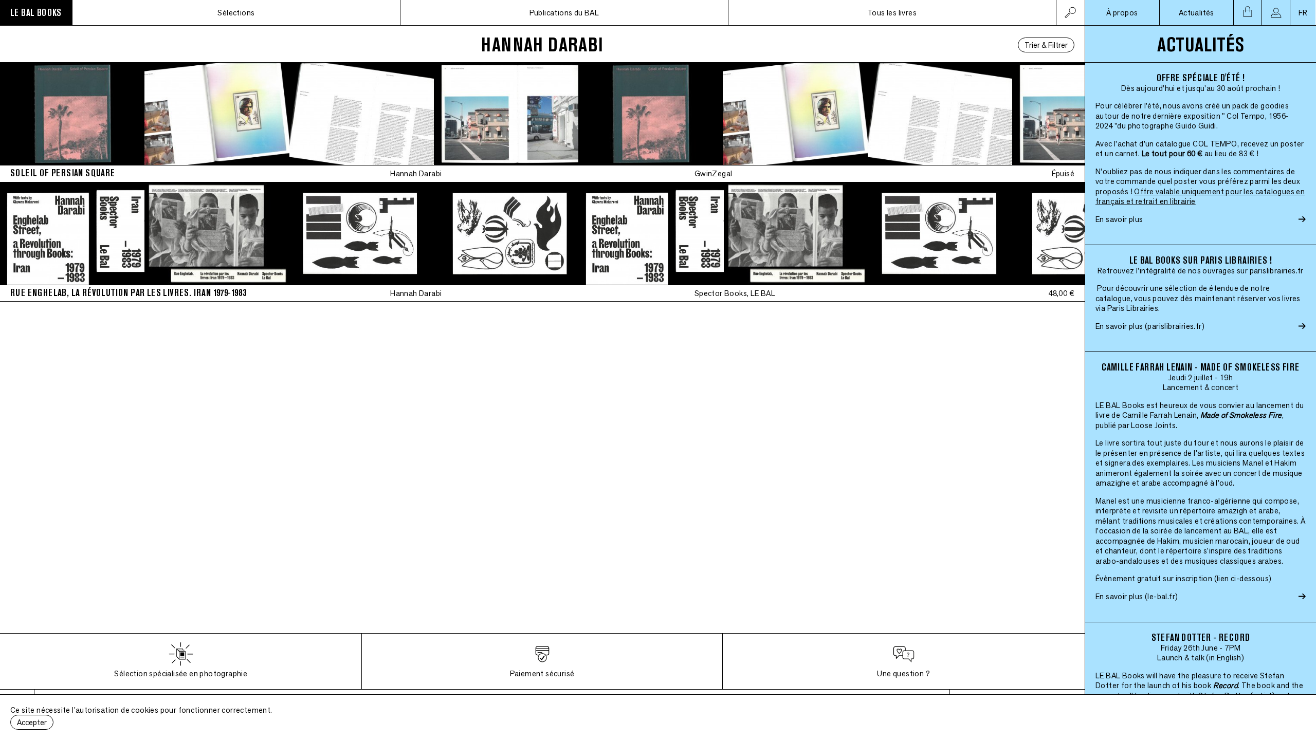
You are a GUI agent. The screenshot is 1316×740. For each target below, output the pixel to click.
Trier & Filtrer (1046, 45)
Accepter (32, 722)
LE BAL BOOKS (36, 12)
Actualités (1196, 12)
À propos (1122, 12)
